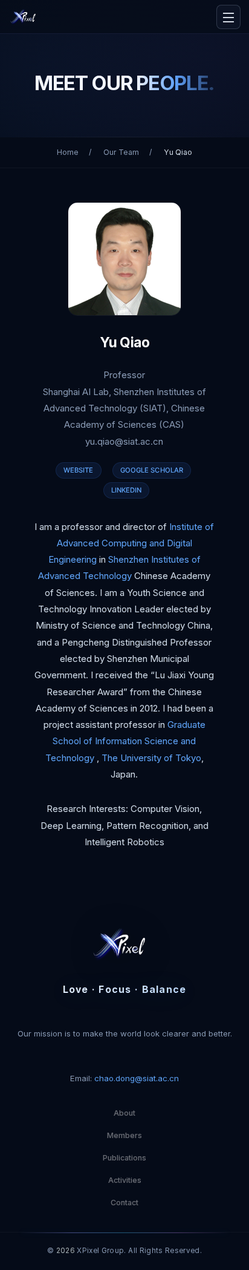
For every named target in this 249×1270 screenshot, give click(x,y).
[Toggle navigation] (228, 17)
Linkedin (126, 490)
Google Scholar (152, 470)
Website (78, 470)
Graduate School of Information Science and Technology (125, 741)
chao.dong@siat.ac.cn (136, 1078)
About (124, 1113)
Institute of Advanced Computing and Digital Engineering (131, 543)
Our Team (121, 152)
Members (124, 1135)
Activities (124, 1180)
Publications (124, 1157)
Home (68, 152)
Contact (124, 1202)
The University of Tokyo (151, 758)
